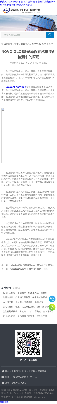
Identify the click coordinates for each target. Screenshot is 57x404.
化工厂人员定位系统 (25, 307)
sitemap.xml (39, 397)
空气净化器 (48, 311)
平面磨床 (21, 292)
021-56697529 (52, 299)
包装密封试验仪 (10, 311)
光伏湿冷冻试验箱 (23, 302)
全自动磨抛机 (34, 311)
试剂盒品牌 (42, 316)
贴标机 (44, 292)
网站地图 (4, 402)
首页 (16, 44)
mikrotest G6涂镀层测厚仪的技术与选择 (29, 269)
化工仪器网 (17, 397)
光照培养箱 (8, 297)
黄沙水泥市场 (9, 316)
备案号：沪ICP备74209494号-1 (40, 393)
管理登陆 (28, 397)
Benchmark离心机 (45, 307)
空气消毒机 (8, 307)
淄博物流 (39, 302)
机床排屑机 (33, 292)
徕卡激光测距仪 (39, 297)
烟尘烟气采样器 (22, 297)
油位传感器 (8, 302)
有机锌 (23, 311)
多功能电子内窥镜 (26, 316)
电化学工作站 (9, 292)
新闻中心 (25, 44)
